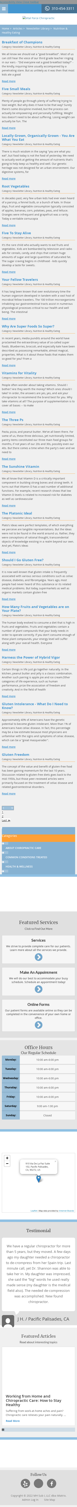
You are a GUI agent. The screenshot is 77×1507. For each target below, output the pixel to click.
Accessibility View (11, 2)
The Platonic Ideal (17, 513)
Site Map (49, 1499)
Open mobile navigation (4, 8)
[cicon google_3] (38, 1483)
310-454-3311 (63, 8)
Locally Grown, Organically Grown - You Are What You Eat (38, 138)
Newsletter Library (38, 28)
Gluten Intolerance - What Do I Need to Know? (35, 706)
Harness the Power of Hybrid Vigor (31, 657)
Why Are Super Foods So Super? (28, 326)
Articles (17, 28)
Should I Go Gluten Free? (23, 560)
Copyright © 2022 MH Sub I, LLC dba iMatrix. (38, 1495)
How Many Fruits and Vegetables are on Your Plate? (35, 609)
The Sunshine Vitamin (20, 467)
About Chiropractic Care (23, 848)
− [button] (7, 1163)
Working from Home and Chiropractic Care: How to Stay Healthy (33, 1400)
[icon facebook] (51, 1483)
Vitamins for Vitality (19, 373)
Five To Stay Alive (16, 233)
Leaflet (34, 1210)
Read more (9, 81)
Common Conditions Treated (26, 857)
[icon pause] (38, 1430)
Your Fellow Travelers (20, 280)
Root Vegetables (15, 186)
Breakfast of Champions (22, 42)
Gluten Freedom (15, 755)
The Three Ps (12, 420)
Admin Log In (30, 1499)
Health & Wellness (19, 866)
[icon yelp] (25, 1483)
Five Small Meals (16, 89)
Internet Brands (66, 1210)
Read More (13, 1421)
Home (5, 28)
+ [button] (7, 1158)
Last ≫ (6, 820)
